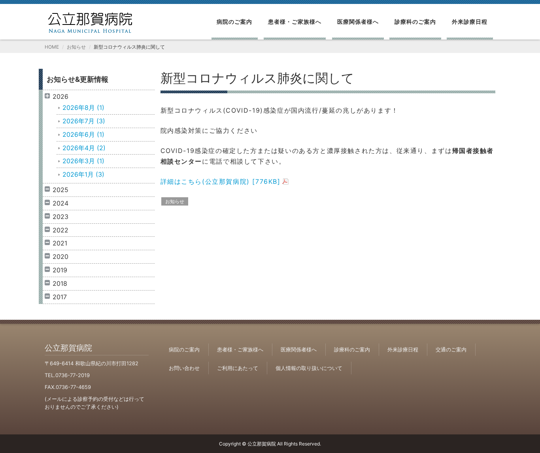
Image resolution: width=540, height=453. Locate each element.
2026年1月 (83, 174)
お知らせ (76, 47)
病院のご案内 (234, 21)
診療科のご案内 (415, 21)
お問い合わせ (184, 368)
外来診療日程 (469, 21)
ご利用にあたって (237, 368)
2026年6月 (83, 134)
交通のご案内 (451, 349)
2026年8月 (83, 107)
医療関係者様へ (358, 21)
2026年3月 (83, 161)
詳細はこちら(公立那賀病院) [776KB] (220, 181)
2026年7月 (83, 121)
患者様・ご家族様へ (294, 21)
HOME (52, 47)
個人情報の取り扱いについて (309, 368)
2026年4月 (84, 148)
